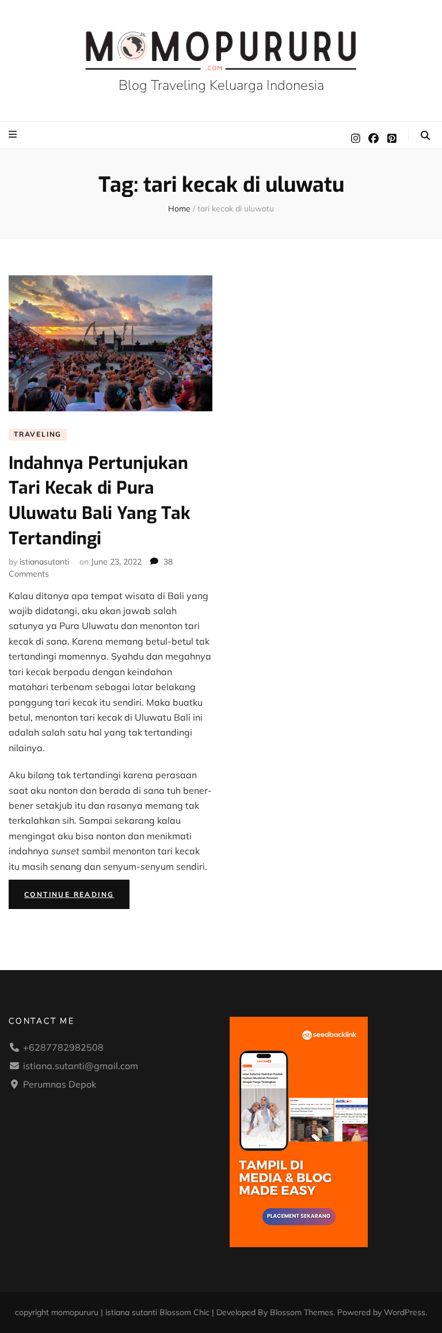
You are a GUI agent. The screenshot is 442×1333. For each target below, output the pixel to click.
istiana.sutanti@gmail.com (80, 1065)
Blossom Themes (301, 1312)
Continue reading (76, 896)
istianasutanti (44, 561)
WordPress (404, 1312)
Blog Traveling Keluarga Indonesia (221, 85)
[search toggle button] (425, 135)
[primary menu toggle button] (14, 134)
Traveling (38, 434)
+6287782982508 (63, 1047)
